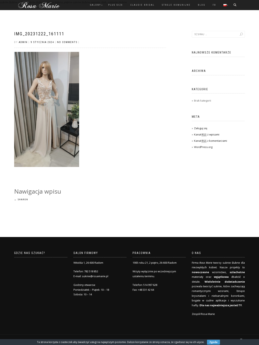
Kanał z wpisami (206, 134)
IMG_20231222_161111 (39, 33)
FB (214, 5)
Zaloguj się (200, 128)
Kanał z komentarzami (210, 141)
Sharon (21, 199)
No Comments (67, 42)
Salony (95, 5)
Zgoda (213, 342)
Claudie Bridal (142, 5)
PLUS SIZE (115, 5)
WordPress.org (203, 147)
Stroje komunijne (176, 5)
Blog (201, 5)
